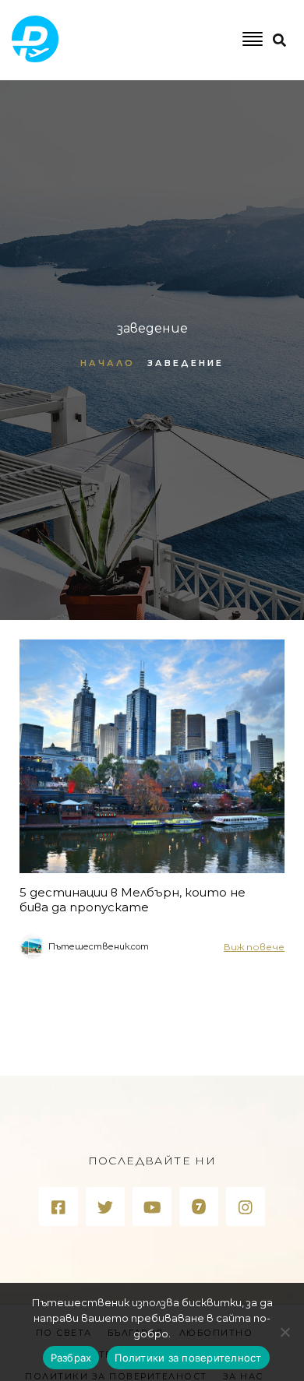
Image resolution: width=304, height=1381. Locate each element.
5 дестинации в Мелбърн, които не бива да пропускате (132, 899)
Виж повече (254, 947)
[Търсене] (227, 104)
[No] (284, 1332)
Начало (107, 363)
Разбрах (71, 1357)
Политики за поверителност (188, 1357)
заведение (185, 363)
